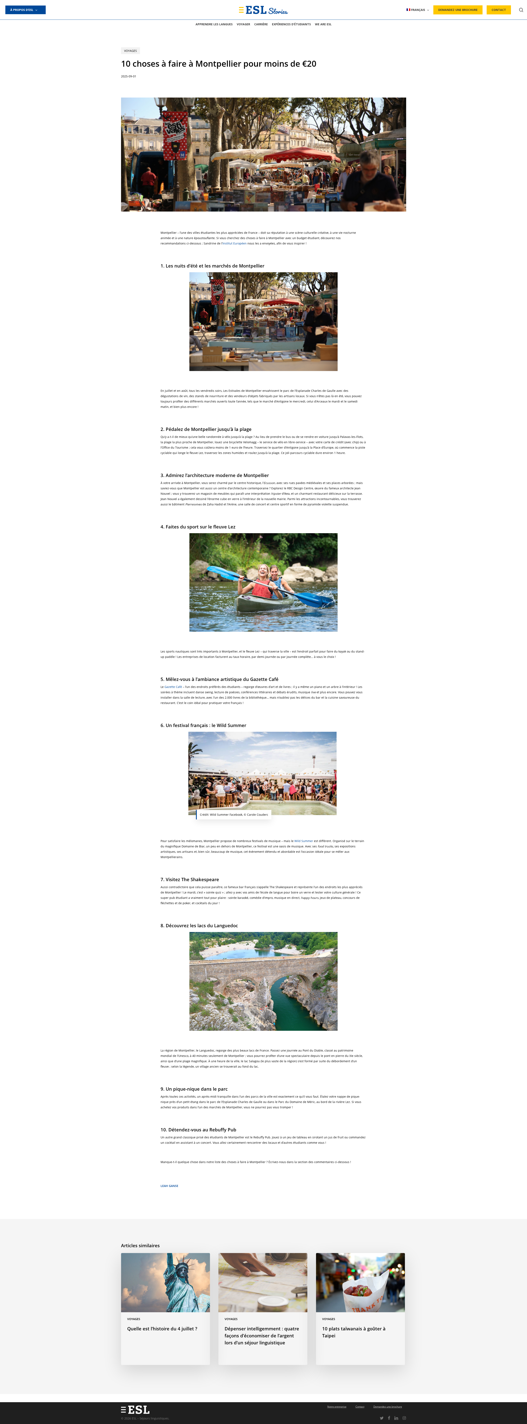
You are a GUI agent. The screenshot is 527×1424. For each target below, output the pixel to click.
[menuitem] (418, 10)
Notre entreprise (336, 1406)
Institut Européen (235, 243)
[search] (521, 10)
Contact (360, 1406)
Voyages (130, 51)
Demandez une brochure (387, 1406)
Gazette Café (173, 687)
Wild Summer (303, 841)
